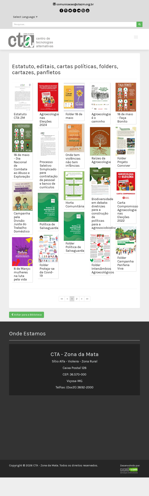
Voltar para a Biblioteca (27, 314)
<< (62, 299)
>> (87, 299)
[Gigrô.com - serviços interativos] (130, 470)
